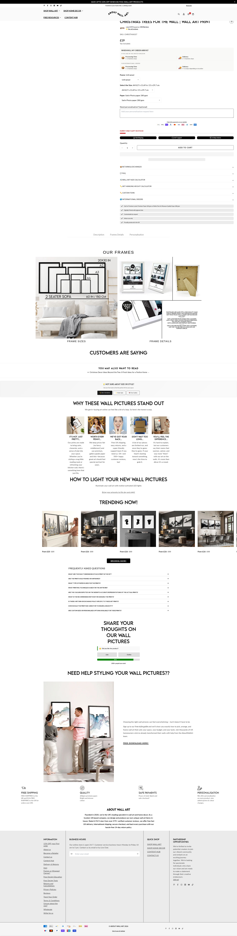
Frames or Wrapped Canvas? (52, 872)
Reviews (47, 893)
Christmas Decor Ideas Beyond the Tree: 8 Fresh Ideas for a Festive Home (118, 372)
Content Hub (49, 860)
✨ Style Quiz (119, 393)
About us (47, 849)
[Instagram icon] (51, 5)
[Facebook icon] (47, 5)
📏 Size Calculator (105, 392)
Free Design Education (53, 877)
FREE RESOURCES (51, 17)
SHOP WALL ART (51, 11)
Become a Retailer (51, 853)
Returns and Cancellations (49, 884)
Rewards (189, 5)
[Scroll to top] (233, 926)
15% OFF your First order (51, 844)
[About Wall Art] (119, 14)
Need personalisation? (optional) (133, 107)
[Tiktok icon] (61, 5)
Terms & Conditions (52, 900)
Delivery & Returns (51, 864)
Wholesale (48, 909)
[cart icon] (193, 14)
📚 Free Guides (133, 393)
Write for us (48, 913)
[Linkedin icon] (54, 5)
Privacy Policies (50, 889)
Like (107, 654)
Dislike (129, 654)
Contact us (48, 857)
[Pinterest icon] (44, 5)
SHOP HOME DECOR (72, 11)
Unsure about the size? (51, 904)
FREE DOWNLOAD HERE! (136, 743)
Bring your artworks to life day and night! (118, 492)
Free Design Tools (51, 880)
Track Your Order (50, 897)
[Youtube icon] (57, 5)
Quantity (123, 143)
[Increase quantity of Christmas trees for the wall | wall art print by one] (132, 148)
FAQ (45, 868)
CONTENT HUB (71, 17)
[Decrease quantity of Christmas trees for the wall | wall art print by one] (122, 148)
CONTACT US (153, 855)
